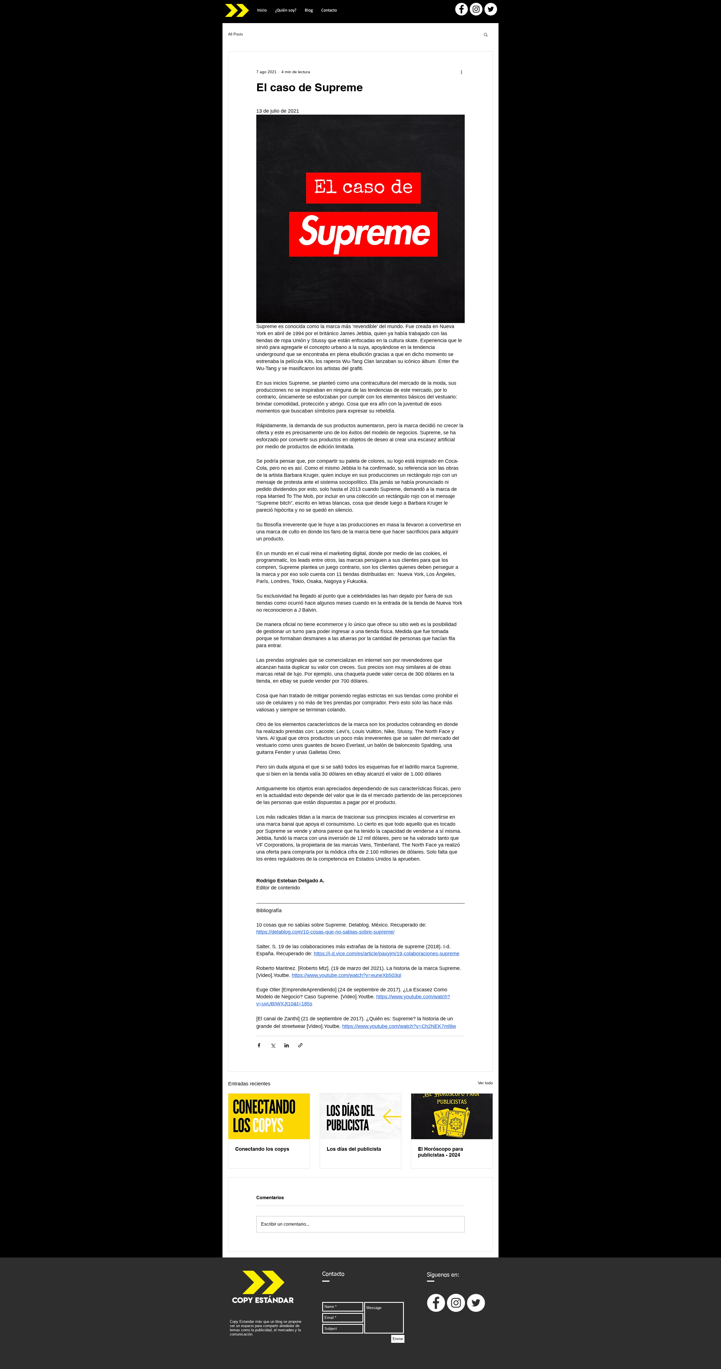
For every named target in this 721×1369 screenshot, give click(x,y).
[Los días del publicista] (360, 1116)
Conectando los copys (262, 1149)
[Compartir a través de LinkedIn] (286, 1045)
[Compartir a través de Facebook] (259, 1045)
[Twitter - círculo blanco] (490, 9)
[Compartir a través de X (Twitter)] (272, 1045)
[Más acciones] (461, 71)
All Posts (235, 34)
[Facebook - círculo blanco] (461, 9)
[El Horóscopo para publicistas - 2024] (452, 1116)
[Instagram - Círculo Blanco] (476, 9)
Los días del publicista (354, 1149)
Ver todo (485, 1083)
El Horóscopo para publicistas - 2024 (440, 1152)
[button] (485, 34)
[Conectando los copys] (269, 1116)
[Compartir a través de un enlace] (300, 1045)
